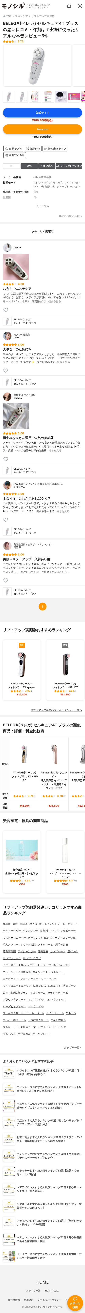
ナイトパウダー (12, 930)
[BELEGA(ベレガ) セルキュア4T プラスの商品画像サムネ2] (22, 97)
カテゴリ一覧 (33, 1290)
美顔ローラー (10, 1026)
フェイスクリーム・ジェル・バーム (23, 1013)
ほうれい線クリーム (14, 1020)
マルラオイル (35, 1006)
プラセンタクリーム (14, 999)
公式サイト (42, 112)
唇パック (72, 951)
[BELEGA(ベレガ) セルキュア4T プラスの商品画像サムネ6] (74, 97)
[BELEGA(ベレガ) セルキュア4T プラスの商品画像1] (37, 65)
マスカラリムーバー (14, 937)
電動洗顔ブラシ (19, 992)
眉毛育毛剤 (9, 951)
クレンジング (30, 930)
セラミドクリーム (57, 992)
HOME (42, 1282)
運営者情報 (14, 1299)
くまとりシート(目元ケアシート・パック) (27, 965)
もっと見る (42, 205)
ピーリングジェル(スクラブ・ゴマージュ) (52, 937)
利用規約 (28, 1299)
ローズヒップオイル (14, 1006)
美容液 (23, 923)
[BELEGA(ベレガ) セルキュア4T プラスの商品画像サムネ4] (48, 97)
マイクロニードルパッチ (17, 985)
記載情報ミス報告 (71, 216)
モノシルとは (51, 1290)
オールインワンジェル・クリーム (58, 923)
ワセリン (71, 1013)
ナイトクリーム (55, 1013)
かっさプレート (42, 1033)
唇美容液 (43, 951)
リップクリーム (12, 958)
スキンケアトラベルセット (48, 972)
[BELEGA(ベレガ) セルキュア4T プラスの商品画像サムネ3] (35, 97)
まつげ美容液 (28, 944)
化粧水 (7, 923)
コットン (8, 972)
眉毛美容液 (61, 944)
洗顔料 (44, 930)
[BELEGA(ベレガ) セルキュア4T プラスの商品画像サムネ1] (9, 97)
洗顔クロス (39, 985)
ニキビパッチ (10, 978)
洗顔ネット (54, 985)
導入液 (33, 923)
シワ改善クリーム (38, 1020)
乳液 (15, 923)
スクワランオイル (55, 999)
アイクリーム (45, 944)
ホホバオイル (35, 999)
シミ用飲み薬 (23, 972)
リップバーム (57, 951)
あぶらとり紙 (61, 965)
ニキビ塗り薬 (58, 1020)
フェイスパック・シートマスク (38, 978)
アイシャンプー (27, 951)
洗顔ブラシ (69, 985)
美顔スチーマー (29, 1026)
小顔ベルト (9, 1033)
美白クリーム (37, 992)
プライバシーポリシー (49, 1299)
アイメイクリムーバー (63, 930)
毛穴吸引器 (24, 1033)
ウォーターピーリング (53, 1026)
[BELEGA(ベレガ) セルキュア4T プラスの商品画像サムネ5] (61, 97)
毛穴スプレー (10, 944)
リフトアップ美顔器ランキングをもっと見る (56, 710)
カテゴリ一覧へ (73, 1047)
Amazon (42, 129)
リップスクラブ (32, 958)
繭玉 (5, 992)
